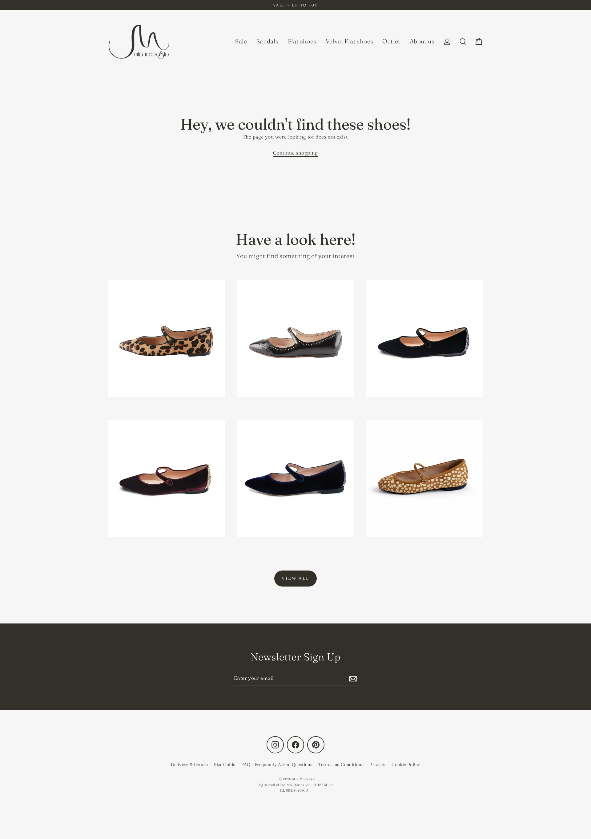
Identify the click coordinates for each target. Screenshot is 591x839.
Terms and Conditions (340, 764)
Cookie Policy (406, 764)
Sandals (267, 41)
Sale (241, 41)
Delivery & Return (189, 764)
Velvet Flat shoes (349, 41)
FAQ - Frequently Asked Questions (276, 764)
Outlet (391, 41)
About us (422, 41)
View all (295, 578)
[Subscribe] (352, 678)
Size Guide (224, 764)
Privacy (377, 764)
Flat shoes (302, 41)
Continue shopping (295, 153)
